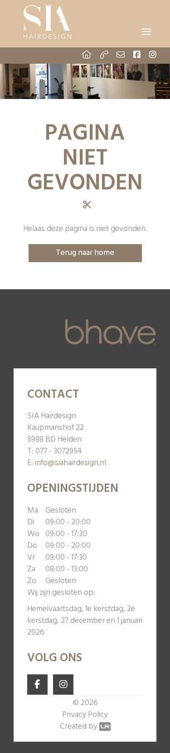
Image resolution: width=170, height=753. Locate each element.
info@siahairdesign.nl (70, 463)
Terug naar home (85, 252)
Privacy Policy (85, 714)
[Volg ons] (37, 684)
